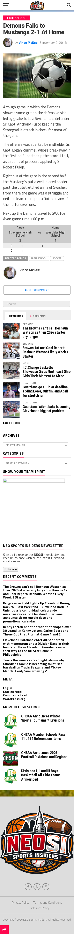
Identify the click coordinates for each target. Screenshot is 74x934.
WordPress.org (14, 698)
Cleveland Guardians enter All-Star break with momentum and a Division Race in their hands (36, 643)
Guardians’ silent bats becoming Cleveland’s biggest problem (46, 408)
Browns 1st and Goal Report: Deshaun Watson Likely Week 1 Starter (45, 352)
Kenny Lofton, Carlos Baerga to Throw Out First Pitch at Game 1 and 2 (35, 632)
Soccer (57, 258)
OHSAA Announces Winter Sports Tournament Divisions (42, 718)
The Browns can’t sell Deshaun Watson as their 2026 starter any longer (45, 332)
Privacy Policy (20, 902)
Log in (7, 687)
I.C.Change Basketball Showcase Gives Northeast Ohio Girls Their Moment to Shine (47, 371)
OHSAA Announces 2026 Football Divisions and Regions (44, 754)
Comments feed (15, 695)
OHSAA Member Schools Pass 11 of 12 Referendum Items (43, 736)
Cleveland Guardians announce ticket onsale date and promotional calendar (32, 618)
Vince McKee (28, 42)
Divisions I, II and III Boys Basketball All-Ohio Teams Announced (40, 775)
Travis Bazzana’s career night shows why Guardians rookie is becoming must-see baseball (34, 664)
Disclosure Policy (38, 908)
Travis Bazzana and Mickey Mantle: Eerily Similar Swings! (32, 669)
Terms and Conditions (47, 902)
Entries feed (12, 691)
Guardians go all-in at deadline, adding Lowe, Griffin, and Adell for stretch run (45, 391)
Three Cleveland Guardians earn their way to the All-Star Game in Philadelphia (34, 651)
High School (39, 258)
